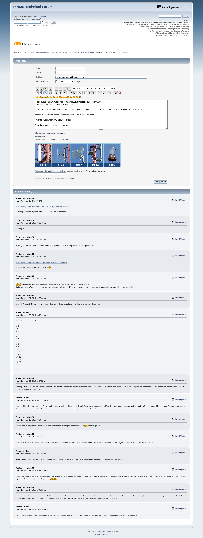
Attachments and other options (51, 133)
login (35, 16)
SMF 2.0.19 (90, 531)
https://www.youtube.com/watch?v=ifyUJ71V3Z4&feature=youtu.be (41, 262)
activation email (34, 19)
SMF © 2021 (101, 531)
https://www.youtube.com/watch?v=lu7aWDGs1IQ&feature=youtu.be (42, 207)
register (43, 16)
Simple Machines (113, 531)
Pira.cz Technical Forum (33, 7)
